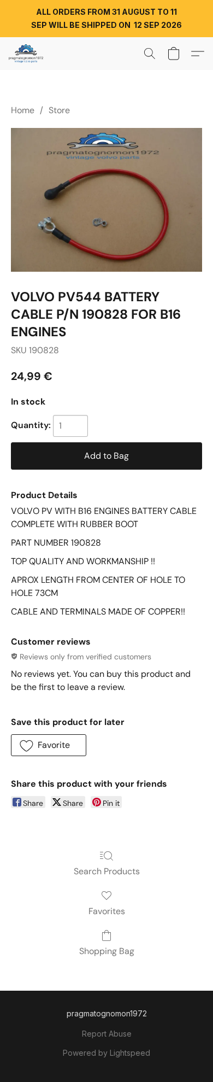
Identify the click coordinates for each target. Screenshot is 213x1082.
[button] (27, 53)
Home (22, 110)
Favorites (106, 911)
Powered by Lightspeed (106, 1052)
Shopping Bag (106, 951)
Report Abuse (107, 1033)
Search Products (107, 871)
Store (59, 110)
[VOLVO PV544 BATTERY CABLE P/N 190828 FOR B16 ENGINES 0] (106, 200)
